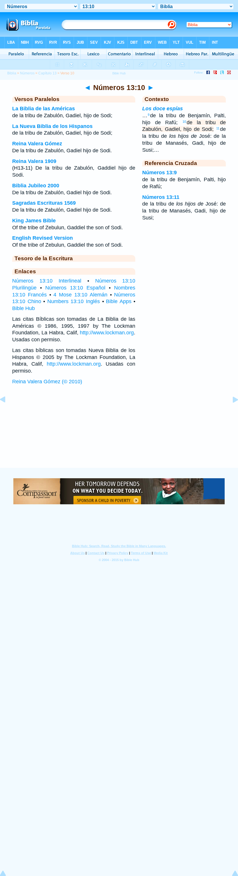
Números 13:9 (159, 172)
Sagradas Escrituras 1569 (44, 203)
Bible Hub (23, 308)
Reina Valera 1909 (34, 161)
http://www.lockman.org (107, 333)
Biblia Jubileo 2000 (35, 185)
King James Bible (34, 220)
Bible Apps (118, 301)
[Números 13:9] (7, 412)
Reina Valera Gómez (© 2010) (47, 381)
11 (217, 128)
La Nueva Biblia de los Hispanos (52, 126)
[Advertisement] (119, 432)
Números (27, 73)
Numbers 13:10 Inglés (73, 301)
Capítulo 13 (47, 73)
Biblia (11, 73)
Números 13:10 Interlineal (46, 281)
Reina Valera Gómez (37, 143)
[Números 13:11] (230, 412)
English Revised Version (42, 238)
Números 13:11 (160, 197)
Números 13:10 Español (75, 288)
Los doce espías (162, 108)
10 (184, 121)
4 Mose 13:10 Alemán (80, 295)
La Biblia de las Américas (43, 108)
